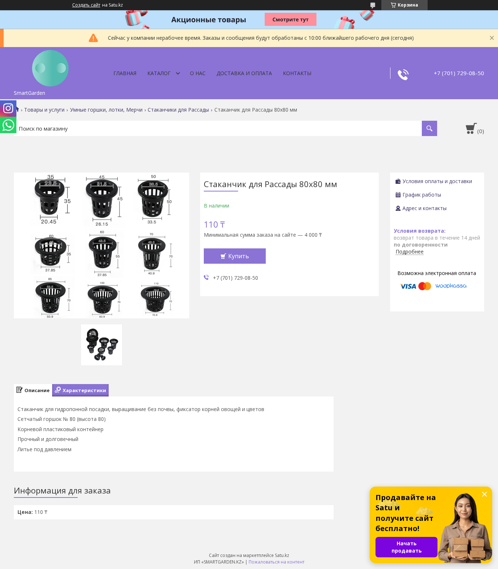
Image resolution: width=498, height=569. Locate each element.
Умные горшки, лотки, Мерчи (106, 110)
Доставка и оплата (244, 73)
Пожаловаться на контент (276, 562)
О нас (198, 73)
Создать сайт (86, 5)
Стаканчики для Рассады (178, 110)
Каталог (159, 73)
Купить (238, 256)
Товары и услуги (44, 110)
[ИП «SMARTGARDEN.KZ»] (50, 66)
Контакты (297, 73)
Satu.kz (282, 555)
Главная (124, 73)
